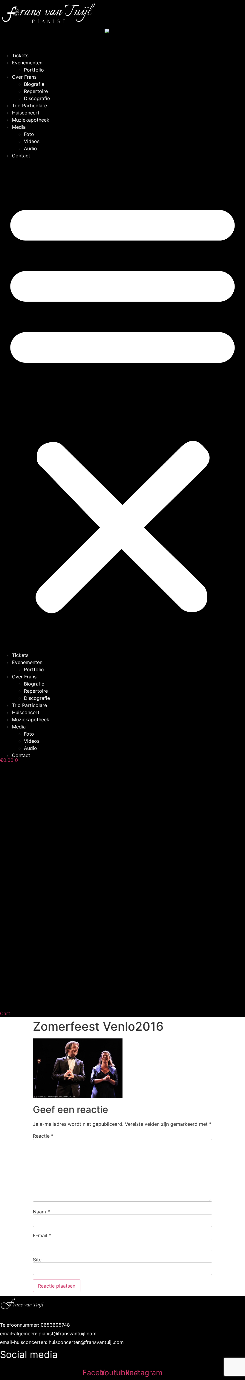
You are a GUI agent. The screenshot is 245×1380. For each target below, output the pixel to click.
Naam (41, 1211)
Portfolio (34, 70)
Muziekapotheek (30, 120)
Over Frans (24, 77)
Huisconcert (25, 113)
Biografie (34, 84)
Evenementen (27, 63)
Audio (30, 148)
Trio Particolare (29, 105)
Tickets (20, 55)
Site (37, 1259)
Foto (29, 134)
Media (19, 127)
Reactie (43, 1136)
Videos (31, 141)
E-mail (42, 1235)
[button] (122, 405)
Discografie (37, 98)
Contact (21, 156)
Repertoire (36, 91)
